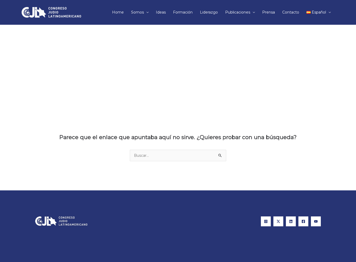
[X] (278, 221)
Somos (137, 12)
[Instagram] (266, 221)
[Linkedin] (291, 221)
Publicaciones (237, 12)
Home (118, 12)
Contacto (290, 12)
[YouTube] (316, 221)
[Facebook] (303, 221)
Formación (183, 12)
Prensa (268, 12)
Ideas (161, 12)
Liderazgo (209, 12)
